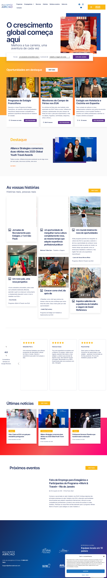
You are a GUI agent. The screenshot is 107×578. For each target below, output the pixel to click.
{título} (83, 574)
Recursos (38, 4)
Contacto (19, 8)
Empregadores (28, 4)
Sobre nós (64, 4)
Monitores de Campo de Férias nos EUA (21, 102)
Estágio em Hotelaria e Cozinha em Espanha (54, 102)
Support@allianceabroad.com (11, 565)
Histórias (45, 4)
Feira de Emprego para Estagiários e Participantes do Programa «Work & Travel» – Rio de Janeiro (68, 483)
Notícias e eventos (55, 4)
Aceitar (85, 571)
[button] (104, 556)
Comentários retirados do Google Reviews (6, 361)
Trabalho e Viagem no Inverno (88, 102)
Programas (19, 4)
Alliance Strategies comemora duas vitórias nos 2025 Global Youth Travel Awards (26, 151)
